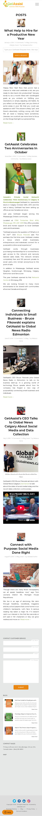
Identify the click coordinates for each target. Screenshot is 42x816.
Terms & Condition (21, 811)
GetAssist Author (27, 45)
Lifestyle (12, 45)
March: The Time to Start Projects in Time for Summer (26, 727)
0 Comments (19, 42)
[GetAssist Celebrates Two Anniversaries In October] (21, 136)
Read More (34, 709)
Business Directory (11, 809)
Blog (27, 42)
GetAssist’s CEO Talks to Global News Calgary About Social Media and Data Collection (21, 426)
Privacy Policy (31, 809)
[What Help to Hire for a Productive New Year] (21, 23)
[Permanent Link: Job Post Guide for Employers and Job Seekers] (9, 707)
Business (34, 156)
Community (33, 42)
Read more (7, 123)
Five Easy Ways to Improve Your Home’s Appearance (26, 714)
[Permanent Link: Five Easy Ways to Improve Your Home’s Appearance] (9, 720)
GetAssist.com (21, 806)
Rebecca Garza (26, 159)
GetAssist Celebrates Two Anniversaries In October (21, 148)
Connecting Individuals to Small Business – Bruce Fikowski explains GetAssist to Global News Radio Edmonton (21, 322)
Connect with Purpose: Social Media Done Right (21, 548)
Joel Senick (25, 484)
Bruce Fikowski (23, 235)
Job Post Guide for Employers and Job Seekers (26, 700)
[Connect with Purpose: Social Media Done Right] (21, 537)
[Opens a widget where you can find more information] (7, 812)
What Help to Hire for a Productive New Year (21, 34)
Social (17, 45)
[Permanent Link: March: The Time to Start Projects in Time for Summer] (9, 734)
